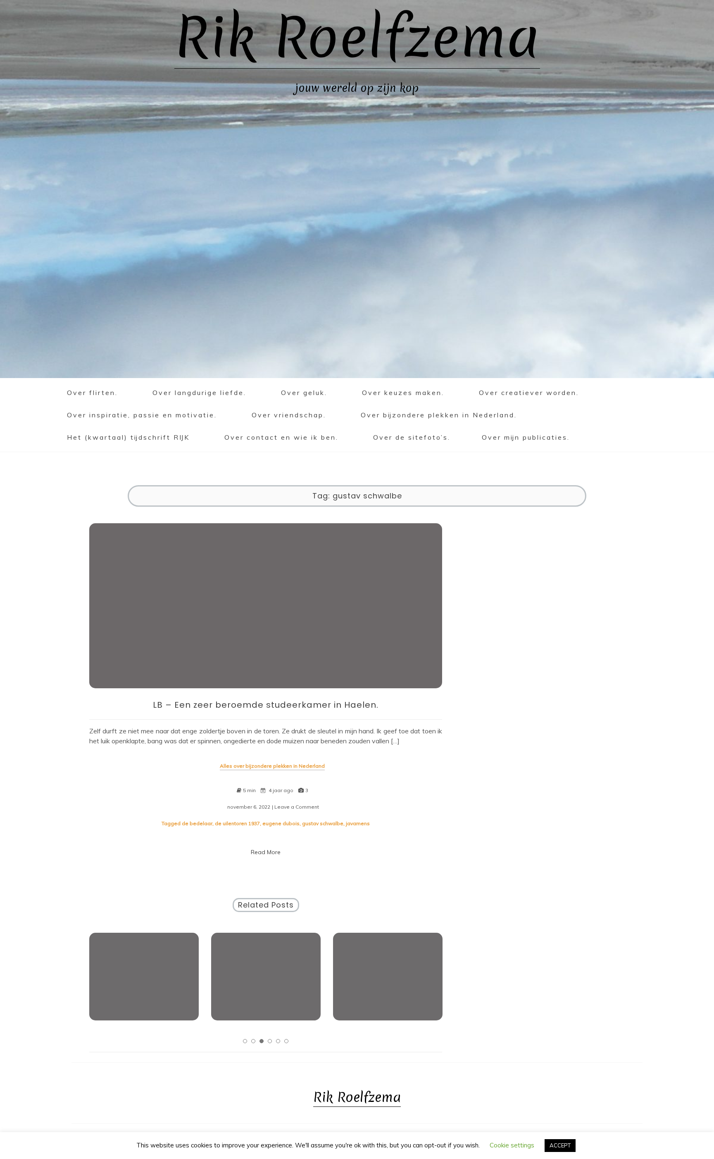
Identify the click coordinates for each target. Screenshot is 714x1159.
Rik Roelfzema (357, 37)
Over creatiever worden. (529, 392)
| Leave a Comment (295, 807)
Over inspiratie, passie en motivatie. (142, 415)
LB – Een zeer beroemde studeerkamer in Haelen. (265, 705)
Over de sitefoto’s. (411, 437)
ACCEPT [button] (560, 1145)
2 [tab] (253, 1041)
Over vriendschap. (289, 415)
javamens (358, 823)
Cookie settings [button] (512, 1145)
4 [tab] (270, 1041)
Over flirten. (92, 392)
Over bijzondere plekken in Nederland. (439, 415)
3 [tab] (261, 1041)
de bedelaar (197, 823)
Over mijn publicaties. (526, 437)
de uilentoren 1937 (237, 823)
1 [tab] (245, 1041)
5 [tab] (278, 1041)
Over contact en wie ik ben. (281, 437)
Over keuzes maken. (403, 392)
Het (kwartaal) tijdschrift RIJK (128, 437)
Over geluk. (304, 392)
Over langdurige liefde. (199, 392)
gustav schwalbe (322, 823)
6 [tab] (286, 1041)
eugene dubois (281, 823)
